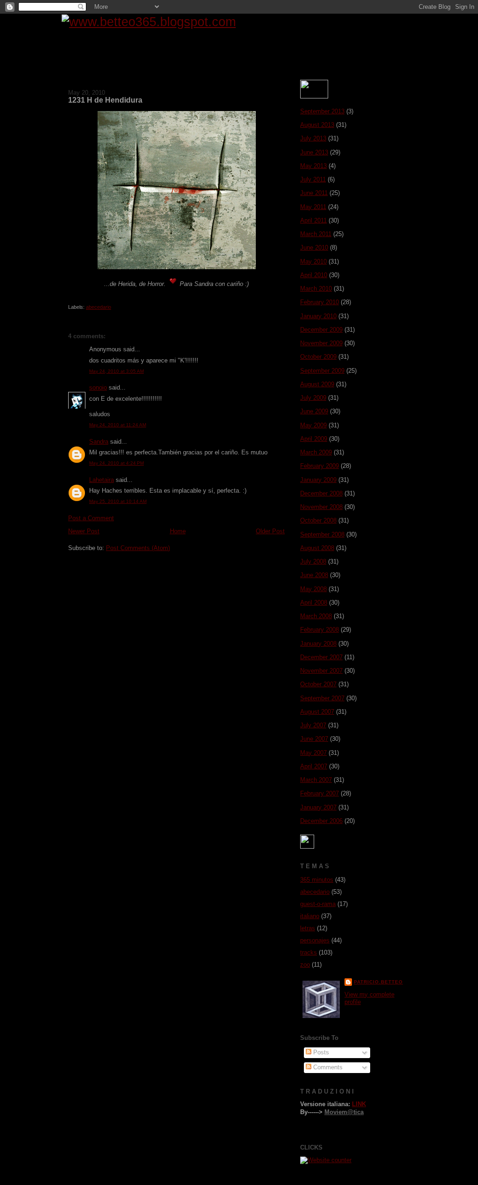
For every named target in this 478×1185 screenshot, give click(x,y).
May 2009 (313, 425)
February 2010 (319, 302)
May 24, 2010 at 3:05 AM (116, 371)
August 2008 (317, 547)
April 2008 (313, 602)
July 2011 (313, 179)
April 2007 (313, 766)
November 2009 (321, 343)
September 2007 (322, 698)
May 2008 (313, 589)
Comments (327, 1067)
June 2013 (314, 152)
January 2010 (318, 316)
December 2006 (321, 820)
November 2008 (321, 506)
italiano (309, 916)
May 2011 (313, 206)
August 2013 (317, 124)
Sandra (98, 441)
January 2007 (318, 807)
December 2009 (321, 329)
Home (178, 531)
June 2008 (314, 575)
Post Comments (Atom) (138, 547)
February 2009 (319, 465)
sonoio (98, 387)
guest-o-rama (318, 903)
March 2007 (316, 779)
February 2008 (319, 629)
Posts (320, 1052)
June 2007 (314, 738)
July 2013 (313, 138)
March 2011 (315, 233)
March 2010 (316, 288)
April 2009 (313, 438)
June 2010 (314, 247)
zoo (305, 964)
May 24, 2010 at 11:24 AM (117, 424)
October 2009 (318, 356)
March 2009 (316, 452)
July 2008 (313, 561)
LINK (359, 1104)
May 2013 (313, 165)
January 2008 (318, 643)
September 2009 (322, 370)
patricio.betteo (378, 981)
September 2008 (322, 534)
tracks (308, 952)
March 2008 (316, 616)
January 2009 (318, 479)
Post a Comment (91, 518)
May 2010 (313, 261)
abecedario (98, 307)
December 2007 (321, 657)
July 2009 (313, 397)
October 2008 (318, 520)
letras (307, 928)
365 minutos (316, 879)
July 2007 (313, 725)
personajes (315, 940)
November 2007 (321, 670)
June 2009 (314, 411)
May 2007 (313, 752)
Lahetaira (101, 479)
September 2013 (322, 111)
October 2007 (318, 684)
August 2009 (317, 384)
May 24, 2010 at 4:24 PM (116, 463)
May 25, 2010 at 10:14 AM (118, 501)
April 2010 (313, 275)
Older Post (270, 531)
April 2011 (313, 220)
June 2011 (314, 192)
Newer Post (83, 531)
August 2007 (317, 711)
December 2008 (321, 493)
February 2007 (319, 793)
